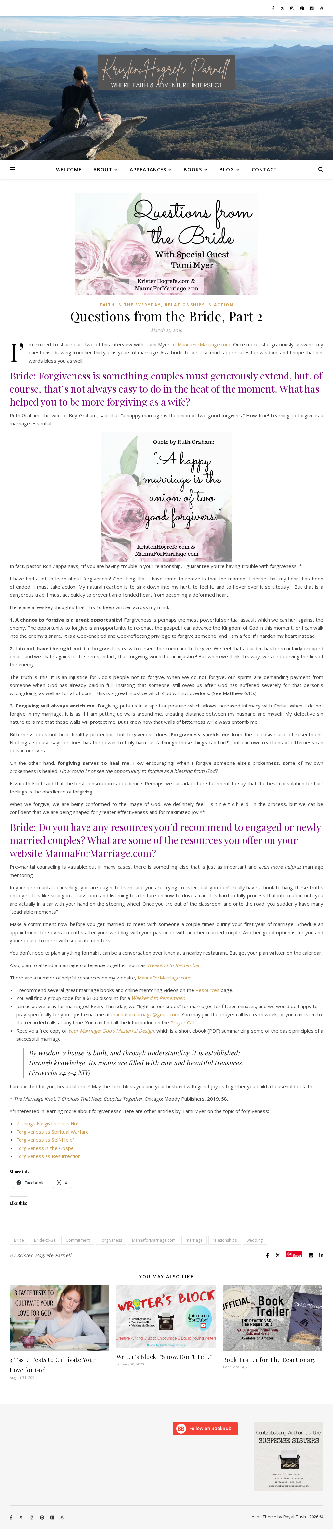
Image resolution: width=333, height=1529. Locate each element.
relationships (225, 1240)
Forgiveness (111, 1240)
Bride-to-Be (45, 1240)
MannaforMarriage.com (154, 1240)
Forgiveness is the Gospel (45, 1148)
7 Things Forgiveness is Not (47, 1123)
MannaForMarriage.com (164, 977)
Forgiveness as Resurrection (48, 1156)
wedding (255, 1240)
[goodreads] (312, 8)
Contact (264, 169)
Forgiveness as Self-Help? (45, 1139)
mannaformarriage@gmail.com (145, 1014)
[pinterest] (302, 8)
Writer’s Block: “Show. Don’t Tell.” (164, 1357)
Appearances (148, 169)
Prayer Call (182, 1022)
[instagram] (292, 8)
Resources (207, 990)
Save (297, 1255)
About (102, 169)
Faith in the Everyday (130, 304)
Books (193, 169)
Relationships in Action (199, 304)
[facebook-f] (273, 8)
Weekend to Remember (173, 965)
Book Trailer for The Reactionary (269, 1360)
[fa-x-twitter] (283, 8)
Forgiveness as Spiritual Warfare (52, 1131)
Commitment (78, 1240)
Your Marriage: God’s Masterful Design (111, 1030)
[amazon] (321, 8)
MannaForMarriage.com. (204, 344)
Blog (227, 169)
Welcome (69, 169)
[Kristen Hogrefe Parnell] (166, 72)
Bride (19, 1240)
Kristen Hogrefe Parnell (44, 1255)
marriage (194, 1240)
